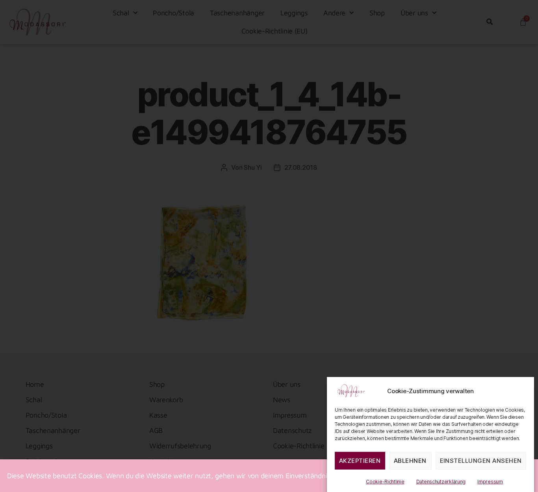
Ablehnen (410, 460)
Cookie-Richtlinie (385, 482)
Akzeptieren (360, 460)
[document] (269, 246)
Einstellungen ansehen (481, 460)
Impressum (490, 482)
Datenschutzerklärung (441, 482)
